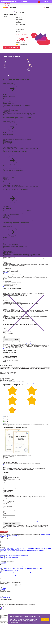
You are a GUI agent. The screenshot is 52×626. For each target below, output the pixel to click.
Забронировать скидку (5, 597)
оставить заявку (11, 339)
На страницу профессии (8, 286)
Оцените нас (3, 563)
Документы (9, 552)
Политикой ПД (14, 622)
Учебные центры (14, 557)
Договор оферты (22, 548)
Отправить (4, 531)
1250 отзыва (3, 562)
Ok (44, 619)
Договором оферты (34, 343)
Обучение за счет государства (6, 572)
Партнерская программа (22, 555)
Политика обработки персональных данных (36, 548)
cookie (18, 617)
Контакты (18, 552)
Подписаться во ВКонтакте (20, 348)
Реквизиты (23, 550)
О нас (1, 552)
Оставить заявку (11, 47)
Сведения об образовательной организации (9, 548)
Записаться (5, 272)
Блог (1, 557)
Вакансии (5, 552)
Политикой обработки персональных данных (19, 343)
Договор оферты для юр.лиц (14, 550)
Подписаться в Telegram (8, 348)
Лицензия (28, 550)
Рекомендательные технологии (37, 550)
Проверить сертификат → (6, 465)
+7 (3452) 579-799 (6, 3)
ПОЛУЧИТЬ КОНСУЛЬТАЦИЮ (6, 380)
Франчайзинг (14, 555)
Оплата (14, 552)
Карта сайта (8, 557)
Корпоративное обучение (5, 555)
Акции (3, 557)
